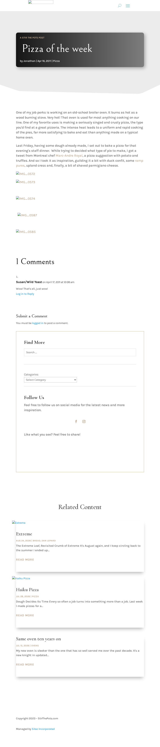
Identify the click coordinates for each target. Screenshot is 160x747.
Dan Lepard (49, 540)
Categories (31, 374)
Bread (36, 540)
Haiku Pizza (27, 590)
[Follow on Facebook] (76, 421)
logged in (38, 323)
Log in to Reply (25, 293)
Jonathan (29, 61)
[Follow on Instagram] (84, 421)
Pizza (56, 61)
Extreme (24, 534)
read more (25, 559)
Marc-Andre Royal (69, 155)
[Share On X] (27, 446)
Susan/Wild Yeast (29, 282)
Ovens (35, 645)
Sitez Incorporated (43, 729)
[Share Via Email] (27, 453)
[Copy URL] (27, 459)
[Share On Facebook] (27, 439)
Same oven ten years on (38, 639)
